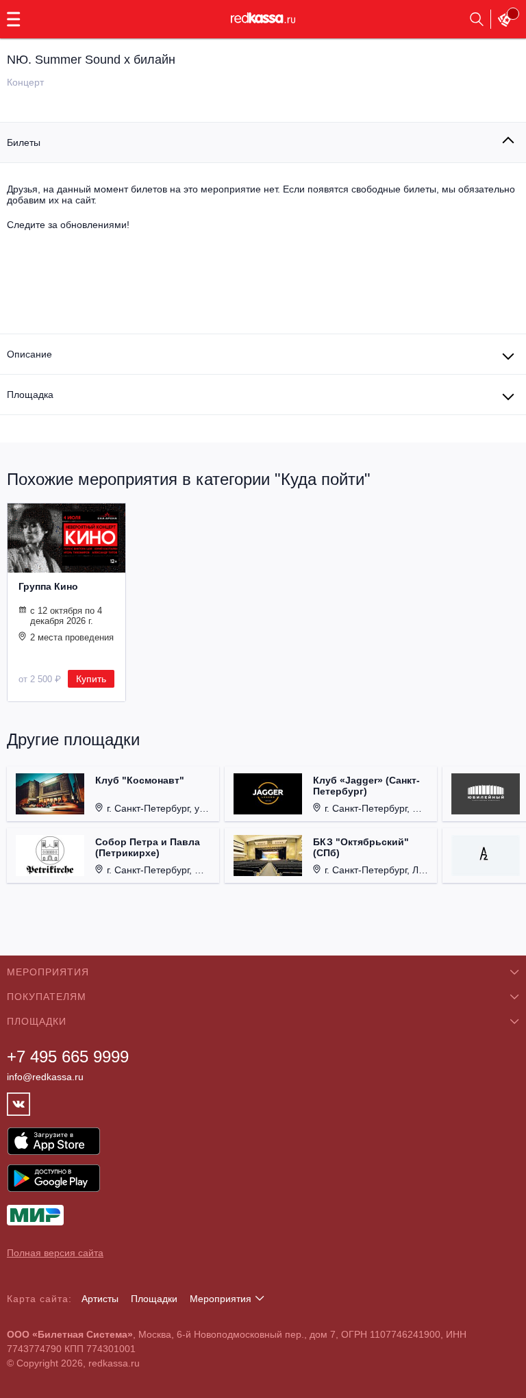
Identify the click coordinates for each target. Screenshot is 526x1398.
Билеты (23, 142)
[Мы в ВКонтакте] (18, 1104)
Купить (91, 678)
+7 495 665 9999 (68, 1056)
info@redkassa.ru (45, 1076)
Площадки (154, 1298)
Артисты (100, 1298)
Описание (29, 354)
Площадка (30, 394)
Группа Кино (48, 586)
